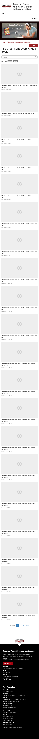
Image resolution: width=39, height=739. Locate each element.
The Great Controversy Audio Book (19, 42)
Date (15, 61)
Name (10, 61)
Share (33, 46)
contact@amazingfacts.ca (10, 676)
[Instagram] (7, 679)
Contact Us (7, 663)
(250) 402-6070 (7, 672)
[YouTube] (10, 679)
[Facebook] (4, 679)
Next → (28, 625)
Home (3, 42)
